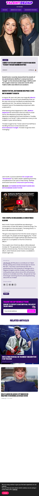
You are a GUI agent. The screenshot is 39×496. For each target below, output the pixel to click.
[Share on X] (7, 285)
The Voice (5, 9)
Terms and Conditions (30, 479)
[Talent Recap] (19, 3)
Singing (4, 474)
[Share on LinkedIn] (12, 285)
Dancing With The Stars (31, 9)
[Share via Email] (15, 285)
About (35, 472)
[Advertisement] (19, 421)
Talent (4, 472)
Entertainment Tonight (10, 128)
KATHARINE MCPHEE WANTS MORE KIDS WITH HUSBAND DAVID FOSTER (18, 187)
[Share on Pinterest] (10, 285)
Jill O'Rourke (7, 263)
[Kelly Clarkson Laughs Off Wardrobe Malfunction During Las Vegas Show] (19, 379)
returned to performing (25, 182)
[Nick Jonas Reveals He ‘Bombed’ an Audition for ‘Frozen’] (19, 344)
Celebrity (5, 60)
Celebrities (5, 479)
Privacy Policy (32, 477)
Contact (34, 474)
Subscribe (31, 311)
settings (15, 489)
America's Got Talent (16, 9)
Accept (5, 493)
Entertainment (6, 477)
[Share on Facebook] (4, 285)
